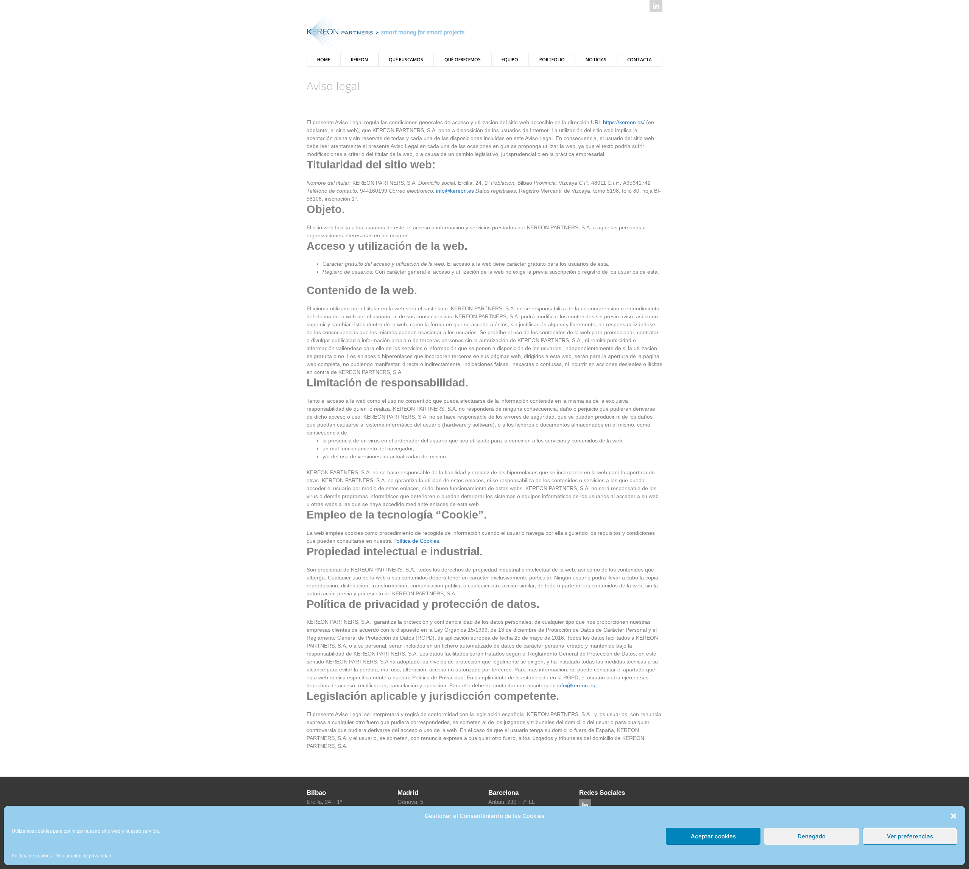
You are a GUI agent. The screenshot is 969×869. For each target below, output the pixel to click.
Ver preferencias (910, 836)
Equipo (510, 59)
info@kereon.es (455, 191)
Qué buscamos (406, 59)
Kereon (359, 59)
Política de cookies (32, 855)
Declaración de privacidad (83, 855)
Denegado (812, 836)
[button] (953, 816)
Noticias (596, 59)
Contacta (639, 59)
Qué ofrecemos (462, 59)
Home (323, 59)
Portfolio (552, 59)
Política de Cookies (416, 541)
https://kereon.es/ (624, 122)
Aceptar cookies (713, 836)
